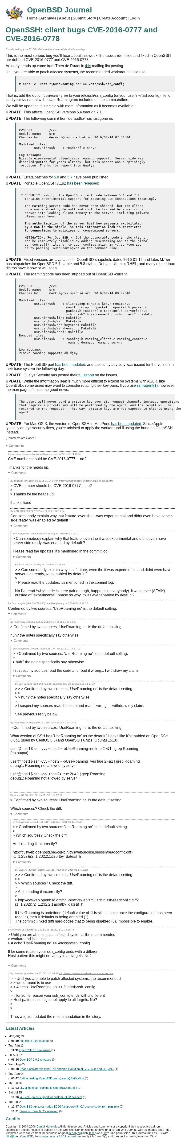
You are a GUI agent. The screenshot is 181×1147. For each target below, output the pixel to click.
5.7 (69, 177)
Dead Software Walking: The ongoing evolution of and (67, 1069)
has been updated (70, 365)
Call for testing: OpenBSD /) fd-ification (52, 1078)
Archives (48, 18)
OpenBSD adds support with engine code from (69, 1106)
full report (86, 375)
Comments (16, 446)
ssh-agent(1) (147, 385)
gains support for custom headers (51, 1097)
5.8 (56, 177)
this (88, 66)
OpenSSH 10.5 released (35, 1050)
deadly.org (75, 1133)
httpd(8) (11, 1136)
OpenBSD (26, 1136)
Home (32, 18)
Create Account (113, 18)
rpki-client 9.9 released (34, 1041)
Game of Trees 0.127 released (39, 1111)
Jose (91, 1133)
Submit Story (84, 18)
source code (47, 1136)
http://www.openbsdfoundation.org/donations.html (86, 480)
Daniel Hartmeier (47, 1126)
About (64, 18)
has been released (82, 183)
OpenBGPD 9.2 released (35, 1059)
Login (134, 18)
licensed (67, 1136)
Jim (105, 1133)
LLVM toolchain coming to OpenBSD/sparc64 (48, 1087)
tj (23, 49)
